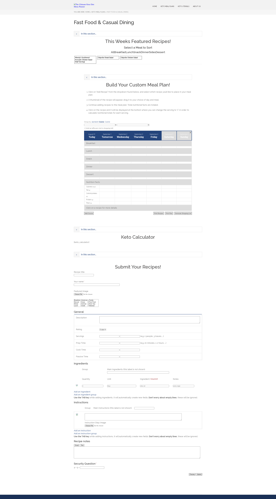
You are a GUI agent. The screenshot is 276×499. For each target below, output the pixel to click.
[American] (84, 300)
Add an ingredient (82, 392)
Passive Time (82, 356)
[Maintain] (93, 306)
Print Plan (169, 213)
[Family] (93, 300)
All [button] (112, 52)
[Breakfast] (77, 300)
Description (81, 318)
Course (101, 122)
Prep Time (81, 343)
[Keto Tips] (93, 304)
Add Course (89, 213)
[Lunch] (77, 306)
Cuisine (107, 122)
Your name (79, 281)
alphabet (95, 122)
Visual (77, 445)
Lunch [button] (129, 52)
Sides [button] (152, 52)
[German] (84, 304)
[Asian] (84, 302)
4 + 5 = (76, 467)
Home (154, 6)
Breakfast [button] (120, 52)
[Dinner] (77, 304)
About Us (197, 6)
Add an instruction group (85, 433)
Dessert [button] (160, 52)
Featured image (81, 291)
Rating (79, 329)
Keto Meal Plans (167, 6)
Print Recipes (158, 213)
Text (82, 445)
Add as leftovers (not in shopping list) (99, 128)
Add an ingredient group (85, 394)
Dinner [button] (145, 52)
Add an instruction (82, 430)
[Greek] (84, 306)
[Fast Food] (93, 302)
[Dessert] (77, 302)
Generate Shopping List (183, 213)
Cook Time (81, 350)
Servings (80, 336)
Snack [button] (137, 52)
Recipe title (79, 272)
